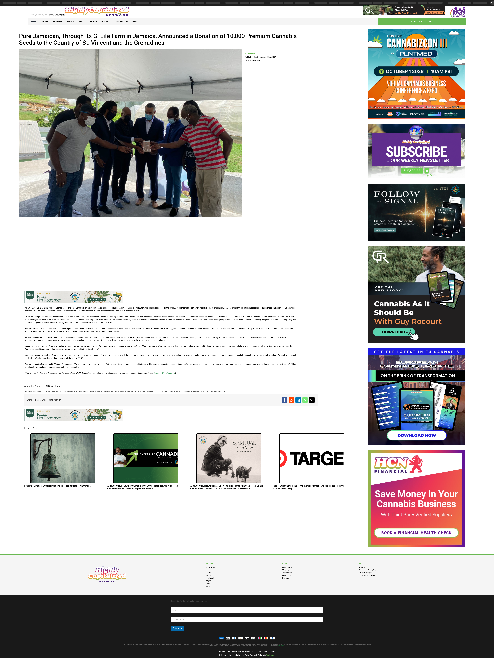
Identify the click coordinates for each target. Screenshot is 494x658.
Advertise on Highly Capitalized (370, 570)
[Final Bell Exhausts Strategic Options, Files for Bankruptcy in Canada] (63, 458)
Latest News (210, 567)
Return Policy (287, 567)
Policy (208, 583)
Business (209, 570)
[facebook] (456, 8)
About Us (362, 567)
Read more (281, 645)
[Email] (311, 400)
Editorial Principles (365, 573)
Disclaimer (286, 578)
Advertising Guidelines (367, 575)
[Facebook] (284, 400)
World (208, 586)
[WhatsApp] (305, 400)
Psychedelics (210, 578)
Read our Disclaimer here (164, 373)
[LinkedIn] (298, 400)
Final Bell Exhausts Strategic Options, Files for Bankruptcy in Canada (57, 486)
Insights (208, 581)
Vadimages (270, 655)
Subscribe (177, 628)
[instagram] (460, 8)
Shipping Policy (287, 570)
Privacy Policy (287, 575)
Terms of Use (287, 573)
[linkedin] (464, 8)
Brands (208, 575)
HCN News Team (254, 60)
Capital (208, 573)
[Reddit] (291, 400)
